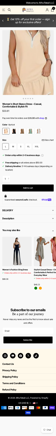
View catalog (4, 10)
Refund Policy (9, 389)
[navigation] (23, 98)
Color (8, 124)
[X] (28, 355)
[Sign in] (47, 9)
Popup (42, 155)
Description (8, 218)
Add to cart (28, 188)
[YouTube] (13, 355)
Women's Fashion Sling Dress (15, 269)
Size (28, 140)
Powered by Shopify (39, 398)
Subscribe (28, 340)
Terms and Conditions (13, 383)
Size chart (49, 140)
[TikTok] (36, 355)
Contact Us (8, 364)
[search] (9, 10)
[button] (3, 20)
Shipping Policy (10, 376)
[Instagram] (5, 355)
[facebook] (20, 355)
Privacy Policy (9, 370)
